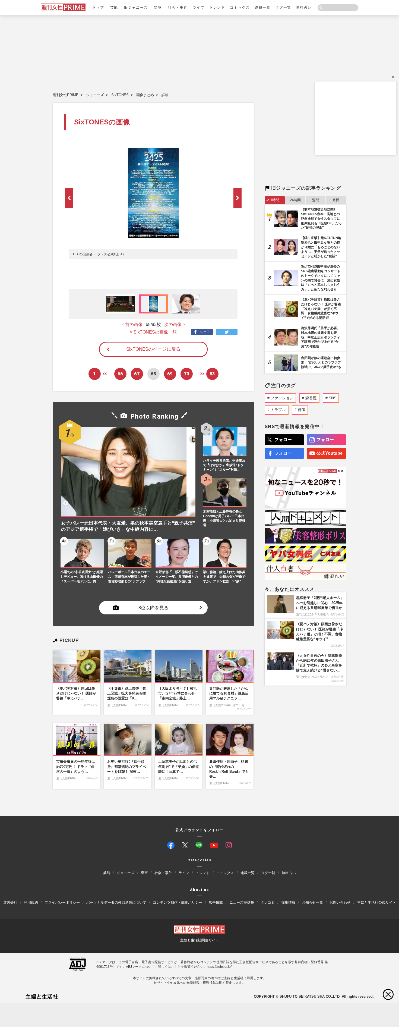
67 (137, 373)
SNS (332, 398)
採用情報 (288, 902)
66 (120, 373)
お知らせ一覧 (312, 902)
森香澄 (311, 398)
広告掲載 (216, 902)
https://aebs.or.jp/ (219, 966)
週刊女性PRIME (65, 95)
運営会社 (10, 902)
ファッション (282, 398)
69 (170, 373)
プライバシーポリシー (62, 902)
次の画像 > (174, 324)
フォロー (283, 439)
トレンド (217, 7)
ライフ (199, 7)
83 (212, 373)
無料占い (304, 7)
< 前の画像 (132, 324)
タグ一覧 (283, 7)
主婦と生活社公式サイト (376, 902)
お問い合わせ (340, 902)
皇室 (158, 7)
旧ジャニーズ (136, 7)
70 (186, 373)
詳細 (165, 95)
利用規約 (31, 902)
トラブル (278, 409)
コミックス (240, 7)
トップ (98, 7)
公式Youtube (329, 453)
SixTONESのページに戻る (153, 349)
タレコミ (268, 902)
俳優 (301, 409)
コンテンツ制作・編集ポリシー (177, 902)
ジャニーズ (95, 95)
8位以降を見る (153, 607)
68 (153, 373)
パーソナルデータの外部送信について (116, 902)
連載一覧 (262, 7)
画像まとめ (145, 95)
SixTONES (120, 95)
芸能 (114, 7)
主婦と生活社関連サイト (199, 940)
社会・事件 (178, 7)
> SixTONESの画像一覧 (153, 332)
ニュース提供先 (241, 902)
